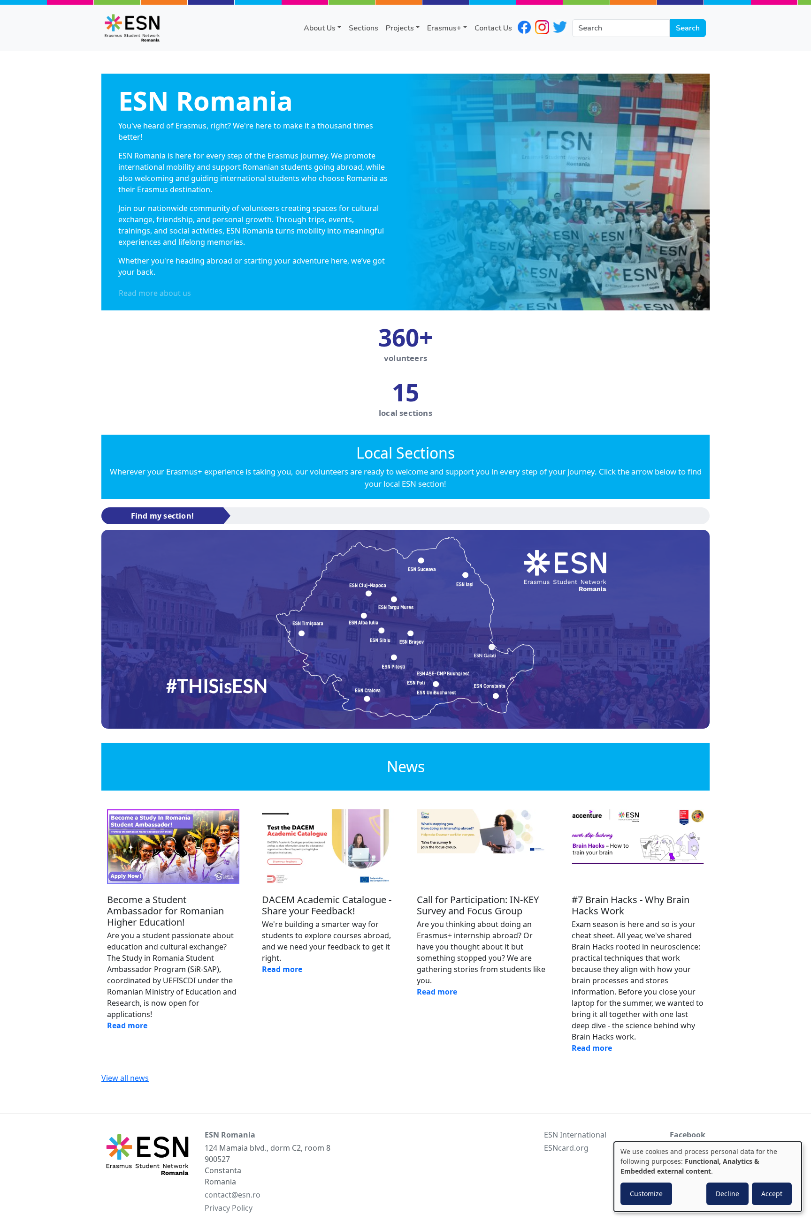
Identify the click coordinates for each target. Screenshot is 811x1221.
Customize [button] (646, 1193)
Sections (363, 28)
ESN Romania (230, 1135)
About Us (320, 28)
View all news (125, 1078)
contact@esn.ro (232, 1195)
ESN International (575, 1135)
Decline (727, 1193)
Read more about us (155, 293)
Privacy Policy (228, 1208)
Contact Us (493, 28)
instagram (542, 27)
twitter (559, 27)
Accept (771, 1193)
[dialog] (708, 1177)
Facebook (687, 1135)
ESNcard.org (566, 1148)
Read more (127, 1025)
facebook (524, 27)
